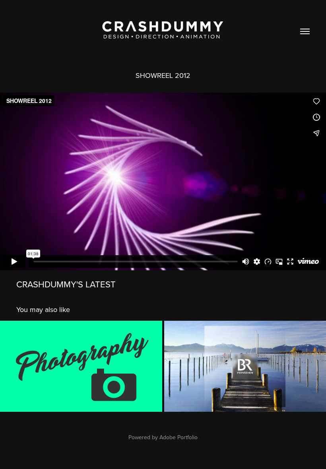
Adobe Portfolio (178, 437)
